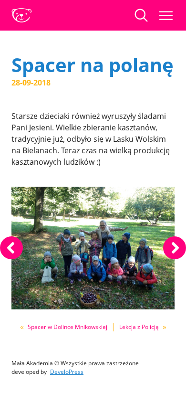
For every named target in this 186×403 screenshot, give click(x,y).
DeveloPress (66, 372)
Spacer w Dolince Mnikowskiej (67, 327)
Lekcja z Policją (139, 327)
